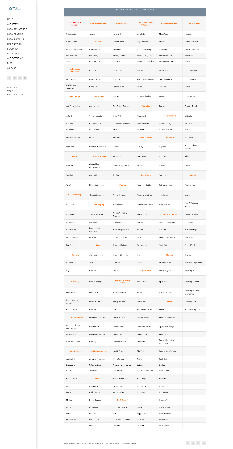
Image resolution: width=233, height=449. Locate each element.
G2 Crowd (163, 156)
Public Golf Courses (167, 237)
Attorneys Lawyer (96, 255)
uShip (115, 271)
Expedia (162, 379)
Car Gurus (70, 214)
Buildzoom (70, 365)
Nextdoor (141, 237)
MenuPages (164, 34)
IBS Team (141, 222)
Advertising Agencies (97, 359)
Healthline (117, 50)
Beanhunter (141, 302)
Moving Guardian (119, 222)
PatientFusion (118, 87)
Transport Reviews (120, 255)
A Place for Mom (119, 292)
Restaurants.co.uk (166, 61)
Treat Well (117, 116)
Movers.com (118, 205)
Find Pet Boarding (144, 50)
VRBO (139, 166)
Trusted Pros (94, 34)
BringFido (141, 34)
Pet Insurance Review (145, 61)
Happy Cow (141, 414)
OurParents (117, 371)
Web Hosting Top (73, 342)
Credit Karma (71, 42)
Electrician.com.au (96, 185)
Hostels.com (164, 419)
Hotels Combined (192, 50)
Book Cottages (165, 359)
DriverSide (70, 130)
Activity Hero (94, 106)
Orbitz (187, 87)
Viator (187, 156)
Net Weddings (191, 230)
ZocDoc (116, 175)
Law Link (92, 271)
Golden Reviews (119, 342)
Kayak (187, 61)
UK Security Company (168, 130)
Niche (91, 137)
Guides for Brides (192, 214)
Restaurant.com (165, 55)
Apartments (164, 334)
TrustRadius (164, 195)
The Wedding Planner (193, 263)
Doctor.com (93, 408)
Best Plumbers (143, 124)
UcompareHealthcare (121, 124)
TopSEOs (93, 371)
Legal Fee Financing (97, 317)
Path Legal (93, 342)
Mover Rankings (119, 195)
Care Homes (118, 327)
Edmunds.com (72, 237)
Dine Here (141, 342)
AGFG (139, 292)
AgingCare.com (119, 302)
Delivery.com (142, 334)
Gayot (139, 408)
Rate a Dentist (94, 79)
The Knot (188, 255)
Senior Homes (118, 379)
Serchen (162, 175)
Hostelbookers (165, 414)
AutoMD (69, 116)
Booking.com (164, 371)
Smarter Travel (191, 106)
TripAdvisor (163, 87)
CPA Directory (71, 34)
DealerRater (71, 230)
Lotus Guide (118, 70)
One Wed (189, 237)
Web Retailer (164, 205)
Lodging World (191, 79)
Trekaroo (188, 130)
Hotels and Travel (192, 42)
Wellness (116, 147)
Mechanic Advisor (73, 137)
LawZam (92, 310)
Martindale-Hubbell (97, 334)
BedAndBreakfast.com (168, 351)
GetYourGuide (164, 408)
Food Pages (142, 379)
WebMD (116, 137)
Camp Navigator (95, 116)
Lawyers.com (94, 302)
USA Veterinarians (144, 96)
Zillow (139, 263)
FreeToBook (163, 392)
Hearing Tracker (119, 55)
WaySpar (70, 185)
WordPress (133, 444)
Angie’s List (141, 116)
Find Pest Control (120, 408)
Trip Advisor (189, 137)
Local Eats (141, 419)
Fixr (114, 414)
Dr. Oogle (93, 70)
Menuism (140, 425)
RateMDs (116, 96)
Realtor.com (142, 245)
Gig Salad (70, 271)
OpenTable (163, 50)
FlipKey (140, 147)
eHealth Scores (95, 425)
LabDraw (116, 61)
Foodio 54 (141, 392)
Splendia (188, 116)
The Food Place (165, 79)
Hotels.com (189, 55)
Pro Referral (71, 419)
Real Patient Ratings (121, 106)
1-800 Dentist (94, 50)
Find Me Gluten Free (145, 371)
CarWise (69, 124)
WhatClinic (117, 156)
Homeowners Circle (145, 205)
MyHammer (141, 130)
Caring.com (117, 334)
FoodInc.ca (141, 386)
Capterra (162, 147)
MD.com (116, 79)
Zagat (161, 96)
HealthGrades (118, 42)
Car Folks (70, 205)
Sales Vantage (95, 365)
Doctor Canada (95, 400)
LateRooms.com (191, 70)
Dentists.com (94, 61)
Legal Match (94, 327)
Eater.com (141, 365)
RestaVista (163, 70)
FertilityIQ (117, 34)
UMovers (116, 263)
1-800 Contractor (96, 214)
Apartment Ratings (144, 195)
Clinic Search (94, 392)
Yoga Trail (163, 245)
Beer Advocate (143, 317)
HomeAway (141, 156)
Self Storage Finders (167, 271)
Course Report (95, 124)
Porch (68, 414)
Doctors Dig (94, 419)
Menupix (162, 42)
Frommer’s (163, 400)
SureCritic (70, 147)
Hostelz (188, 34)
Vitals (115, 130)
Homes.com (142, 214)
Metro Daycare (119, 359)
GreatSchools (94, 130)
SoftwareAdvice (165, 185)
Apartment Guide (144, 185)
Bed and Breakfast (144, 310)
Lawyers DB (94, 292)
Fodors (162, 386)
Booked (162, 365)
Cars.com (70, 222)
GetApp (162, 166)
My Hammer (71, 400)
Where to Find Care (121, 392)
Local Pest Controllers (122, 419)
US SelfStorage (165, 292)
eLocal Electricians (96, 195)
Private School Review (98, 147)
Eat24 (139, 359)
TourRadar (189, 124)
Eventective (189, 195)
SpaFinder (70, 175)
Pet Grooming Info (144, 55)
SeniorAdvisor (118, 386)
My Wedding (190, 222)
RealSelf (69, 166)
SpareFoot (163, 282)
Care (115, 310)
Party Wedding (191, 245)
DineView (140, 351)
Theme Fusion (99, 444)
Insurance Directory (74, 50)
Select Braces (94, 87)
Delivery (69, 263)
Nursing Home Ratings (122, 365)
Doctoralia (93, 414)
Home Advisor (71, 310)
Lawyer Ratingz (95, 282)
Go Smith (70, 371)
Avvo (91, 263)
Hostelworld (164, 425)
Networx (92, 237)
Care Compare (119, 317)
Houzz (68, 386)
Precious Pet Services (145, 79)
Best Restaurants (144, 327)
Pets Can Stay (190, 96)
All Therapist (71, 79)
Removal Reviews (120, 237)
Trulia (139, 255)
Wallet (68, 61)
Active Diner (142, 282)
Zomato (162, 106)
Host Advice (71, 334)
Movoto (140, 230)
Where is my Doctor (121, 166)
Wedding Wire (191, 302)
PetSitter (140, 70)
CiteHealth (93, 386)
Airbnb (161, 310)
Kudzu (68, 392)
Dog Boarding (142, 42)
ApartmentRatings (166, 327)
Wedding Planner (192, 282)
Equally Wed (190, 185)
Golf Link (162, 230)
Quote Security (165, 124)
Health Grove (118, 351)
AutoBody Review (73, 106)
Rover (139, 87)
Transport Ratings (120, 245)
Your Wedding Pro (192, 310)
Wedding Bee (190, 271)
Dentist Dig (93, 55)
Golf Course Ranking (167, 222)
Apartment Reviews (167, 317)
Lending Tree (71, 55)
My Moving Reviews (121, 230)
